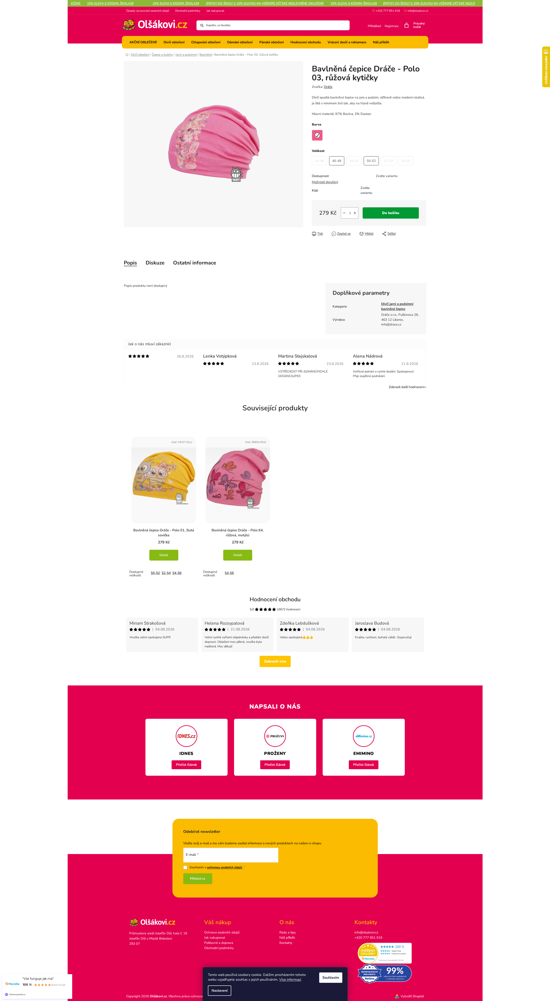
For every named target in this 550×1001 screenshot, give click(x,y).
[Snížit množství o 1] (344, 213)
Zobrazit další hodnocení (406, 387)
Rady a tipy (287, 932)
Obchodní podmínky (187, 11)
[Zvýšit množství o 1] (355, 213)
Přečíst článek (186, 764)
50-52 (155, 573)
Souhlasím (330, 977)
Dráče (328, 87)
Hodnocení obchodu (275, 599)
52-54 (166, 573)
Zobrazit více (275, 661)
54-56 (177, 573)
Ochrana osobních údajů (221, 932)
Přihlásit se (197, 879)
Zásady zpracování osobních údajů (147, 11)
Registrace (392, 26)
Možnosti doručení (325, 182)
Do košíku (390, 213)
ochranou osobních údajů (225, 867)
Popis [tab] (130, 262)
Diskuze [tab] (155, 262)
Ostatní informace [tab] (194, 262)
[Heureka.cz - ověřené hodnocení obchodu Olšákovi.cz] (388, 953)
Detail (163, 555)
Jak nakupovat (215, 11)
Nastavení (220, 990)
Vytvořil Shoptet (412, 996)
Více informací (290, 979)
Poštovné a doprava (218, 943)
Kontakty (285, 943)
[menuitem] (143, 42)
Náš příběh (287, 937)
